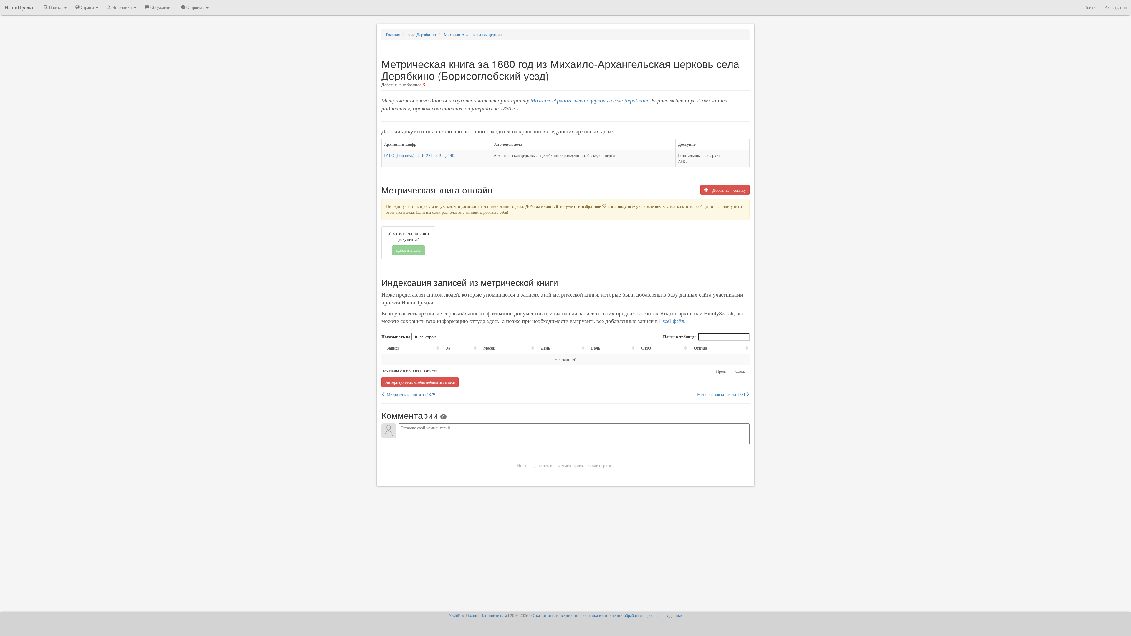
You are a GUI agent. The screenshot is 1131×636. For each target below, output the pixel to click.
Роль (595, 348)
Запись (393, 348)
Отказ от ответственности (554, 615)
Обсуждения (160, 7)
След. (740, 371)
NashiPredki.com (463, 615)
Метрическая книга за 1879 (410, 394)
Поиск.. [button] (56, 7)
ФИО (646, 348)
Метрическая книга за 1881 (721, 394)
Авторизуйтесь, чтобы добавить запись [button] (420, 382)
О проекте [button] (195, 7)
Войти (1090, 7)
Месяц (489, 348)
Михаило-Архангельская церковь (569, 100)
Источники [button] (122, 7)
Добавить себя (408, 250)
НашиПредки (19, 7)
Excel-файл (671, 320)
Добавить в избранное (401, 84)
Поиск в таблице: (679, 337)
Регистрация (1115, 7)
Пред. (721, 371)
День (545, 348)
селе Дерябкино (631, 100)
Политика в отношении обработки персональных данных (632, 615)
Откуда (700, 348)
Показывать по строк (408, 337)
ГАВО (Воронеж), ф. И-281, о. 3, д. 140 (419, 155)
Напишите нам (493, 615)
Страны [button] (87, 7)
